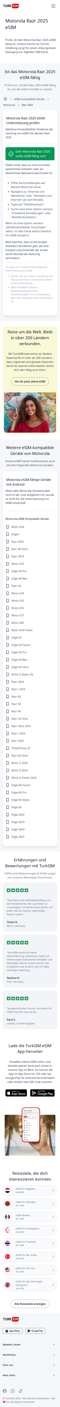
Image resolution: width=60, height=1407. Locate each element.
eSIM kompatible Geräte (29, 99)
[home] (5, 99)
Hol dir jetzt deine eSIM (30, 381)
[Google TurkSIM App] (35, 1331)
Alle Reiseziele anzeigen (30, 1304)
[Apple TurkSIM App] (13, 1331)
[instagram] (13, 1391)
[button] (53, 6)
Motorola (9, 105)
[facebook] (5, 1391)
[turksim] (11, 1319)
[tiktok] (21, 1391)
